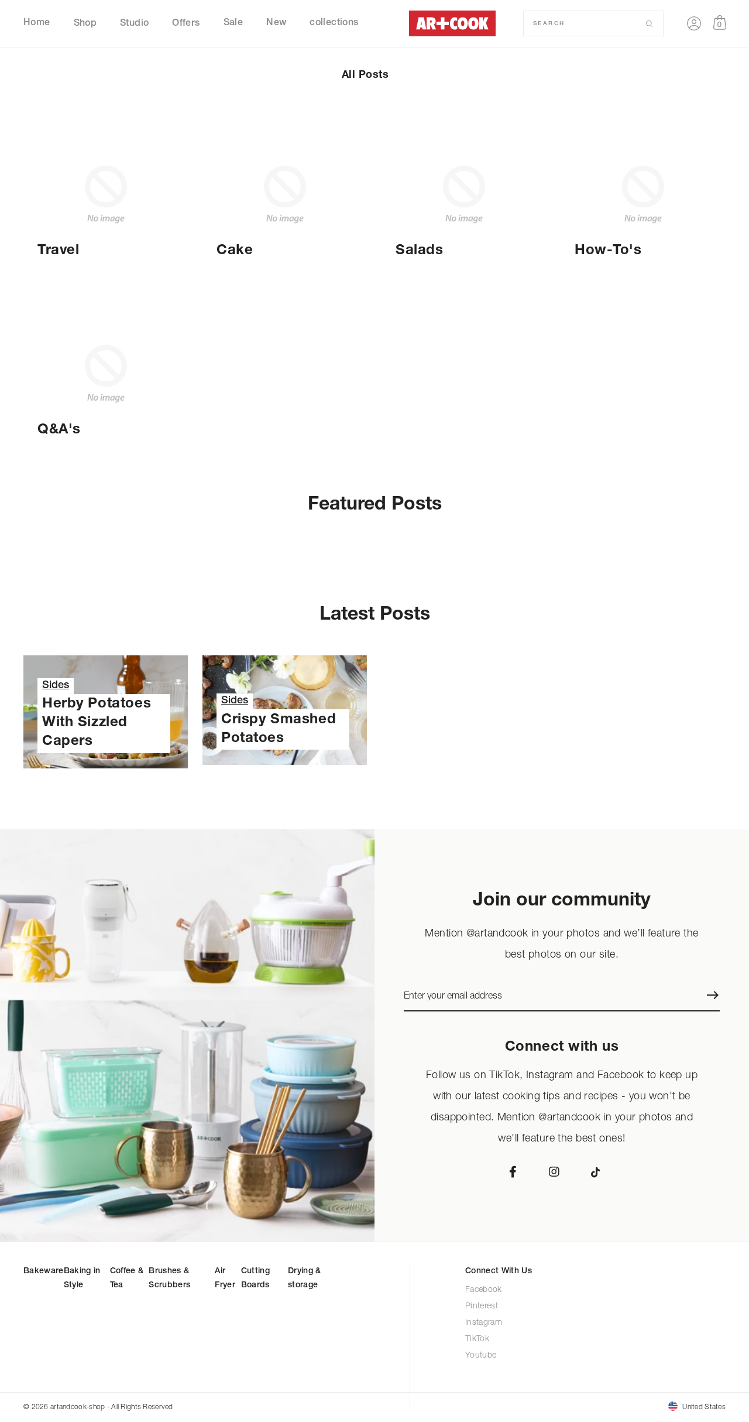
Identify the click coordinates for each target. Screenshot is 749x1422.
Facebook (483, 1290)
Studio (134, 23)
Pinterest (481, 1306)
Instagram (483, 1323)
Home (36, 23)
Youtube (481, 1355)
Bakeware (43, 1271)
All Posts (365, 75)
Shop (85, 23)
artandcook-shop (77, 1406)
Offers (186, 23)
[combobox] (589, 23)
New (276, 23)
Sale (233, 23)
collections (334, 23)
